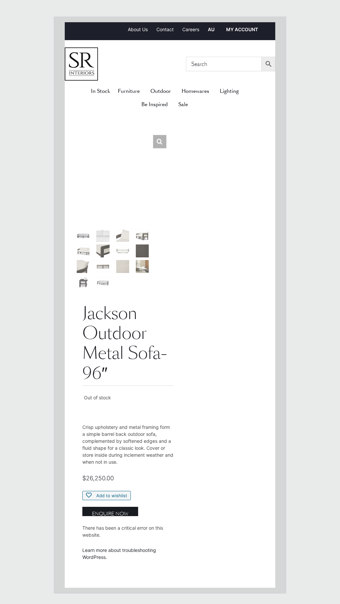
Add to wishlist (111, 495)
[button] (159, 141)
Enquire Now (110, 513)
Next (161, 214)
